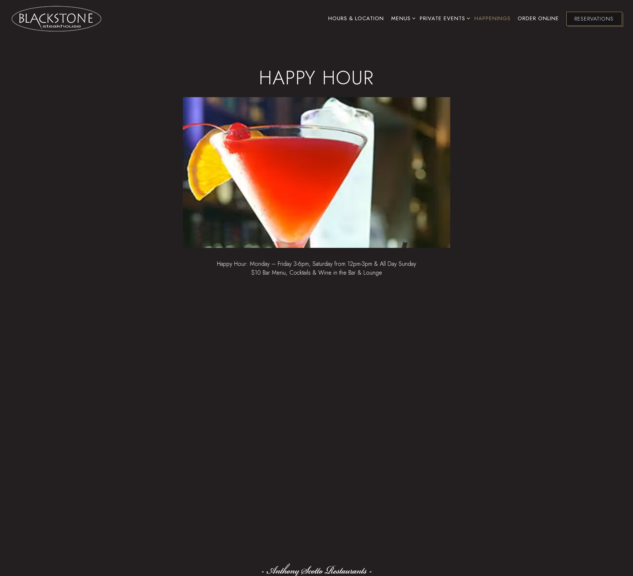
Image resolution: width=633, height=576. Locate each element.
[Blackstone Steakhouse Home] (57, 18)
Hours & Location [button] (356, 18)
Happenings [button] (492, 18)
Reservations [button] (594, 18)
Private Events (443, 18)
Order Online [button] (538, 18)
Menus (402, 18)
